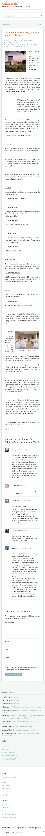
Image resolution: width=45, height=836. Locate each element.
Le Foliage (12, 47)
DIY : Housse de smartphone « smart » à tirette (26, 707)
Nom (7, 642)
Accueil (4, 782)
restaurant (19, 47)
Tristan (24, 47)
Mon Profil (5, 795)
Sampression (18, 832)
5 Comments (21, 40)
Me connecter (6, 788)
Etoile (18, 44)
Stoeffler (30, 40)
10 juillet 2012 (10, 40)
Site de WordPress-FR (9, 759)
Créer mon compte (8, 792)
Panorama (14, 697)
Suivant (40, 25)
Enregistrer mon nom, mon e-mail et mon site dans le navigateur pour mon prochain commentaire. (20, 668)
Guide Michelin (24, 44)
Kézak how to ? (7, 785)
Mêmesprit (10, 3)
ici (15, 87)
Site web (7, 657)
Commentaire (9, 622)
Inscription (5, 746)
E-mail (7, 649)
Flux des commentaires (9, 756)
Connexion (5, 749)
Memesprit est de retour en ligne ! (22, 727)
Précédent (6, 25)
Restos (15, 42)
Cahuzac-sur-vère (11, 44)
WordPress (7, 830)
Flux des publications (8, 752)
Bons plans (9, 42)
